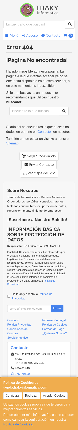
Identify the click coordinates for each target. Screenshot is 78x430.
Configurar (13, 395)
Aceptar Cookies (54, 395)
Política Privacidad (19, 324)
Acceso (31, 36)
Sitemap (12, 143)
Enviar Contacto (41, 165)
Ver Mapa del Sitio (41, 173)
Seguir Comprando (41, 156)
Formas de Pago (53, 329)
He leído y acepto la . (32, 296)
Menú (13, 36)
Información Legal (54, 320)
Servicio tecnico (17, 337)
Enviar (57, 308)
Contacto (53, 36)
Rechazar (31, 395)
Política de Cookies (17, 424)
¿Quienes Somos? (54, 333)
